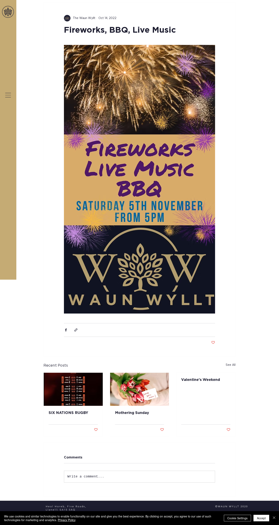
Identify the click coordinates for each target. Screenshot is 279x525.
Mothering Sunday (132, 413)
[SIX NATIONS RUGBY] (73, 389)
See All (230, 365)
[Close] (274, 518)
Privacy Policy (67, 520)
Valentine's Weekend (200, 380)
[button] (8, 95)
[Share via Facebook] (66, 330)
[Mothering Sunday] (139, 389)
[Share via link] (76, 330)
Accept (261, 518)
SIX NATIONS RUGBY (68, 413)
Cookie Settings (237, 518)
